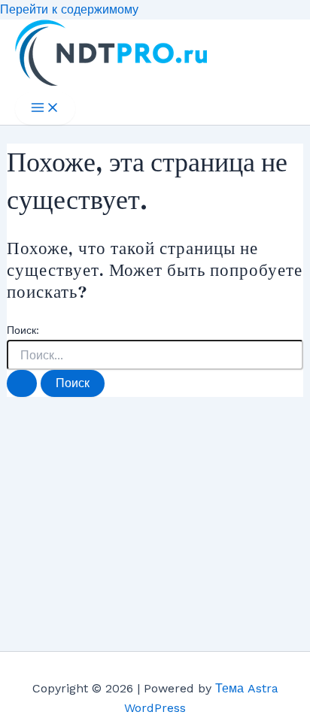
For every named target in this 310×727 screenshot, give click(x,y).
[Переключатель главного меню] (45, 108)
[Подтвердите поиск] (22, 383)
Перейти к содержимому (69, 9)
